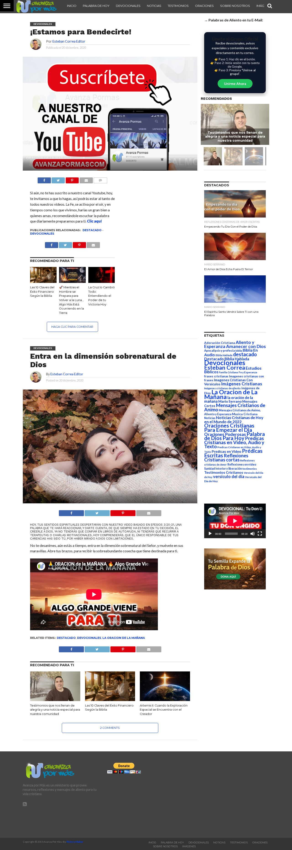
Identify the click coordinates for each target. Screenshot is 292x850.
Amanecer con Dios (246, 346)
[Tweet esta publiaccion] (65, 244)
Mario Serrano (230, 401)
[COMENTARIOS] (100, 179)
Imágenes (189, 846)
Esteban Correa (224, 367)
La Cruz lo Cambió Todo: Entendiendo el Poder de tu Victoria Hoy (101, 296)
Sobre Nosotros (235, 6)
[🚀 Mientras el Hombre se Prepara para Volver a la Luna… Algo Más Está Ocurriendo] (72, 281)
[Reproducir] (210, 533)
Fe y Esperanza (248, 372)
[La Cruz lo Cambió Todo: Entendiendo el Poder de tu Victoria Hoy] (101, 281)
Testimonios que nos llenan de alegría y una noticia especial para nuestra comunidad (55, 710)
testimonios (249, 468)
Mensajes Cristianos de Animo (234, 407)
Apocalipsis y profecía (219, 350)
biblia (238, 350)
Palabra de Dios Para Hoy (234, 436)
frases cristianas (216, 376)
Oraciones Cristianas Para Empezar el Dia (229, 427)
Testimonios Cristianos (223, 472)
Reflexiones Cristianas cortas (226, 457)
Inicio (71, 6)
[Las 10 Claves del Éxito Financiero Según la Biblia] (43, 281)
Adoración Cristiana (219, 343)
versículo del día (228, 476)
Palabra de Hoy (96, 6)
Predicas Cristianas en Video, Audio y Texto (234, 442)
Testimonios (178, 6)
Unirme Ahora (235, 84)
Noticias (154, 6)
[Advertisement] (230, 795)
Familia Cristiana (228, 372)
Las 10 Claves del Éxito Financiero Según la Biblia (42, 291)
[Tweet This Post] (97, 512)
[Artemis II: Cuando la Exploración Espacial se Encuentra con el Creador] (165, 700)
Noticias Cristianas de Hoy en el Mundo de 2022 (233, 419)
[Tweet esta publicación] (58, 179)
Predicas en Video (226, 451)
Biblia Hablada (224, 355)
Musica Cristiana (245, 414)
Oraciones (204, 6)
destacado (92, 230)
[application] (235, 521)
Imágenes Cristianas (241, 383)
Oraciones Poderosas (225, 434)
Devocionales (128, 6)
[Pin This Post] (123, 512)
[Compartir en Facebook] (44, 179)
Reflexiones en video (241, 464)
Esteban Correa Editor (68, 41)
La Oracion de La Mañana (123, 638)
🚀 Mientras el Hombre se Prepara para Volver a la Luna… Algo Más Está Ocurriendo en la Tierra (71, 300)
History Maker (74, 841)
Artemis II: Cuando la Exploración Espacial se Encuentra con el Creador (164, 710)
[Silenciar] (252, 533)
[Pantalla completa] (260, 533)
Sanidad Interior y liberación (223, 468)
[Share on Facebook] (71, 512)
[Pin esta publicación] (72, 179)
